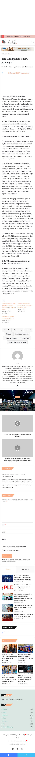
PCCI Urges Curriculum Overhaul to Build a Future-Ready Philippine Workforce (22, 577)
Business (5, 709)
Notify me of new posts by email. (12, 550)
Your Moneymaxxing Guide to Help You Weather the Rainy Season (23, 607)
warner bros (26, 338)
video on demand (11, 338)
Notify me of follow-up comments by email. (14, 546)
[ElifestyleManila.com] (9, 42)
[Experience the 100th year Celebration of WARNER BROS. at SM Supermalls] (25, 648)
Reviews (5, 721)
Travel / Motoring (8, 727)
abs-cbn (7, 330)
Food (4, 712)
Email (4, 532)
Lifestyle (9, 54)
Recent (8, 569)
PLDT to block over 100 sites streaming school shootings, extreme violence (22, 587)
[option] (17, 400)
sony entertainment (22, 334)
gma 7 (29, 330)
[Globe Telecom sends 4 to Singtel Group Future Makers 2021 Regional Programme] (25, 669)
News (4, 718)
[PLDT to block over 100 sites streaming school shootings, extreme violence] (7, 587)
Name (4, 525)
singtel (9, 334)
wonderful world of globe (17, 342)
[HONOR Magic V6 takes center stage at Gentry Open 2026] (7, 617)
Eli (4, 67)
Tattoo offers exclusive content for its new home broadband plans (24, 305)
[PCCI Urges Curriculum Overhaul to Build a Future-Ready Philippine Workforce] (7, 578)
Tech (4, 724)
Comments (25, 569)
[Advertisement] (17, 17)
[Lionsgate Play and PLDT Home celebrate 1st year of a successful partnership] (9, 648)
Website (4, 539)
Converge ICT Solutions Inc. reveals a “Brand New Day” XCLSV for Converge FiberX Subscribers (17, 402)
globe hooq (18, 330)
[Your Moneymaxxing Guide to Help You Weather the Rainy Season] (7, 608)
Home (4, 54)
